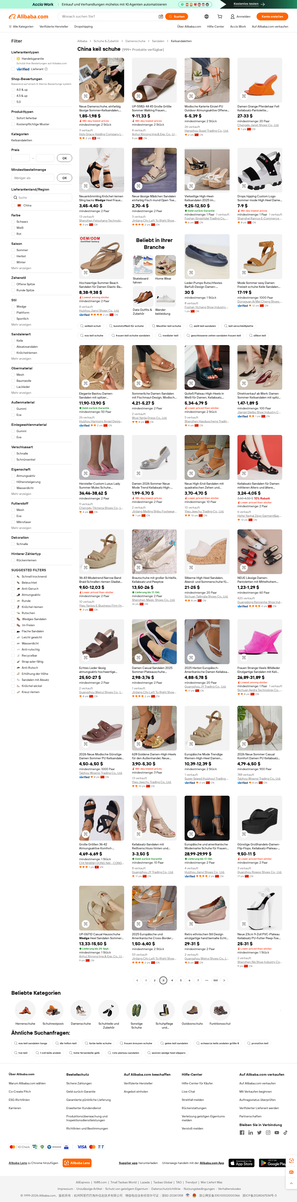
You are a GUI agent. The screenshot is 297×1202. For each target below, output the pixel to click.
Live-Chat (188, 1091)
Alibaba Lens (18, 1163)
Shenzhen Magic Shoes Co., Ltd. (153, 600)
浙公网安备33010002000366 (219, 1195)
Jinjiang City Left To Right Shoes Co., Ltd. (154, 220)
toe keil (22, 1052)
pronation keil (260, 1043)
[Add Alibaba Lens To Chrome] (77, 1163)
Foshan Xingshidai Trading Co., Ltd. (207, 218)
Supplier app (128, 1163)
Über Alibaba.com (21, 1074)
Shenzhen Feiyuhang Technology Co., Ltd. (101, 220)
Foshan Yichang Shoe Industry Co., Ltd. (207, 307)
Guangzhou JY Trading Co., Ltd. (205, 686)
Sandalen (158, 41)
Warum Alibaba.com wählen (27, 1083)
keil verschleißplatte (241, 326)
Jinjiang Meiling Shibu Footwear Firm (154, 511)
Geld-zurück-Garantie (80, 1091)
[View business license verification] (188, 1195)
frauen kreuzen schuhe (138, 1043)
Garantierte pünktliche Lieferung (88, 1100)
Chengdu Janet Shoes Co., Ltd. (258, 125)
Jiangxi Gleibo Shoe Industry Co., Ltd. (259, 412)
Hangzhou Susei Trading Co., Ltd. (207, 130)
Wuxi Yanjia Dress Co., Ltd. (149, 418)
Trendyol (191, 1182)
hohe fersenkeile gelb (86, 1052)
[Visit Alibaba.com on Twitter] (259, 1132)
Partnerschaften (250, 1116)
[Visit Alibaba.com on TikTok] (285, 1132)
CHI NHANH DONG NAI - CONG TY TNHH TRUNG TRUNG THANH (101, 863)
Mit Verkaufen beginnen (255, 1091)
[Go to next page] (224, 980)
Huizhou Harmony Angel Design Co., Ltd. (101, 421)
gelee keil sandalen (176, 1043)
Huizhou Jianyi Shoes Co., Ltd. (99, 310)
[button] (161, 16)
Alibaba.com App (212, 1163)
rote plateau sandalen (125, 1052)
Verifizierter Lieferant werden (259, 1108)
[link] (291, 1160)
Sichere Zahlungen (79, 1083)
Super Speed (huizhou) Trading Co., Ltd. (207, 778)
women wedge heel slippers (168, 1052)
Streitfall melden (193, 1100)
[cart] (220, 17)
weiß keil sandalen (205, 326)
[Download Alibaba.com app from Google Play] (273, 1163)
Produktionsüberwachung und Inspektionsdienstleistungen (86, 1118)
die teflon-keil (68, 1043)
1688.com (100, 1182)
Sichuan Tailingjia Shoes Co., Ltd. (206, 596)
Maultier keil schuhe (168, 326)
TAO (179, 1182)
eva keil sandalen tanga (32, 1043)
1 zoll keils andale (50, 1052)
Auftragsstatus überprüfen (257, 1100)
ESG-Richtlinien (19, 1100)
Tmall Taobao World (123, 1182)
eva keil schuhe (94, 335)
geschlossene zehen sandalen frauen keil (216, 335)
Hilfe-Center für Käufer (197, 1083)
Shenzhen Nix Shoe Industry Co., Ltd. (259, 962)
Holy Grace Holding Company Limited (101, 134)
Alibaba (82, 41)
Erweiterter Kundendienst (83, 1108)
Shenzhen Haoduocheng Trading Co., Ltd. (207, 421)
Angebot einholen (136, 1091)
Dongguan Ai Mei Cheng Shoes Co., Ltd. (259, 301)
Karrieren (15, 1108)
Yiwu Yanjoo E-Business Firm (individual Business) (101, 605)
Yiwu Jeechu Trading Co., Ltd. (204, 511)
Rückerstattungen (194, 1108)
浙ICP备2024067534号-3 (259, 1195)
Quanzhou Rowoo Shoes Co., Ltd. (259, 872)
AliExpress (83, 1182)
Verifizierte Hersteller (138, 1083)
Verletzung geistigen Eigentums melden (203, 1118)
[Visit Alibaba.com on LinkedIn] (250, 1132)
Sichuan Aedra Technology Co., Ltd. (259, 690)
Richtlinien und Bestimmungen (87, 1128)
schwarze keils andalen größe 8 (220, 1043)
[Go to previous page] (137, 980)
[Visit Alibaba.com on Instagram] (268, 1132)
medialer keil (170, 335)
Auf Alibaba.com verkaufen (257, 1083)
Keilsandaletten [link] (181, 41)
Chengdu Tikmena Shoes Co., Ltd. (101, 508)
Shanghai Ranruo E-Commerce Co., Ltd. (259, 218)
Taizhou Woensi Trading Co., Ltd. (100, 773)
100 (215, 980)
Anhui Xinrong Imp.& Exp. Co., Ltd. (154, 134)
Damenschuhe (135, 41)
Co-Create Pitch (20, 1091)
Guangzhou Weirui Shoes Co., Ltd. (101, 692)
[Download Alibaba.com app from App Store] (242, 1163)
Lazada (145, 1182)
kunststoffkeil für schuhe (128, 326)
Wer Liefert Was (211, 1182)
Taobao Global (162, 1182)
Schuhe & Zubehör (106, 41)
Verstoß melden (192, 1128)
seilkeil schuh (93, 326)
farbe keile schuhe (100, 1043)
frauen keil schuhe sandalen (133, 335)
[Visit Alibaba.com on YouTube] (276, 1132)
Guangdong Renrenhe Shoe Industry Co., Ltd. (259, 602)
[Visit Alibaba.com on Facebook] (242, 1132)
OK (64, 158)
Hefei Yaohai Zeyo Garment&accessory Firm (259, 515)
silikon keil (260, 335)
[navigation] (41, 511)
